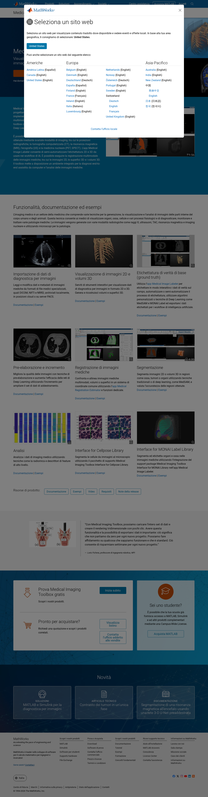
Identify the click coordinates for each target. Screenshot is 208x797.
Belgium (71, 69)
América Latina (35, 69)
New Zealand (153, 80)
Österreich (111, 80)
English (113, 106)
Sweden (110, 90)
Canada (31, 75)
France (70, 95)
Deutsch (114, 101)
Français (114, 111)
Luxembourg (73, 111)
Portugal (111, 85)
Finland (70, 90)
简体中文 (154, 90)
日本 (148, 101)
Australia (151, 69)
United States (34, 80)
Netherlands (113, 69)
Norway (110, 75)
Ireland (70, 101)
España (70, 85)
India (148, 75)
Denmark (71, 75)
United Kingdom (115, 116)
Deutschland (73, 80)
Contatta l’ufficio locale (104, 129)
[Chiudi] (180, 10)
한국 (148, 106)
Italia (69, 106)
